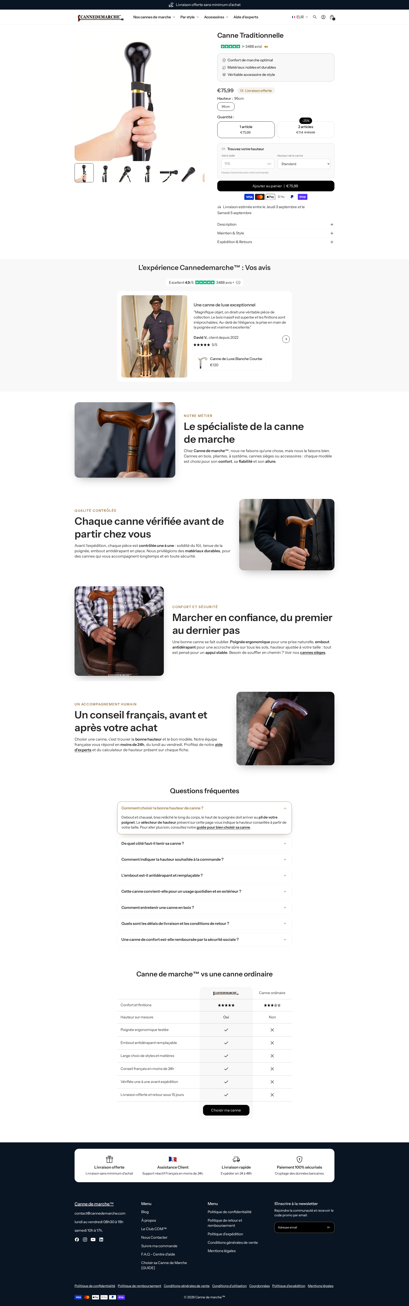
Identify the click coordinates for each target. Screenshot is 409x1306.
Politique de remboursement (139, 1286)
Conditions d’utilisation (229, 1286)
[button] (105, 172)
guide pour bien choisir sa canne (223, 827)
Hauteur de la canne (290, 155)
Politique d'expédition (225, 1234)
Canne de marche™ (210, 1297)
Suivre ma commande (159, 1246)
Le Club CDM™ (154, 1229)
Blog (145, 1212)
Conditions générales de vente (233, 1242)
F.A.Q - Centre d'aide (158, 1254)
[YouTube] (93, 1239)
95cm (226, 106)
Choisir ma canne (226, 1110)
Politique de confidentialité (230, 1212)
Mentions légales (222, 1251)
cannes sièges (312, 652)
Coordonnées (259, 1286)
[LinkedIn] (101, 1239)
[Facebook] (77, 1239)
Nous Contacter (154, 1237)
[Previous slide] (82, 173)
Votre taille (228, 155)
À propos (148, 1220)
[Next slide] (197, 173)
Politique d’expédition (288, 1286)
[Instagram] (85, 1239)
